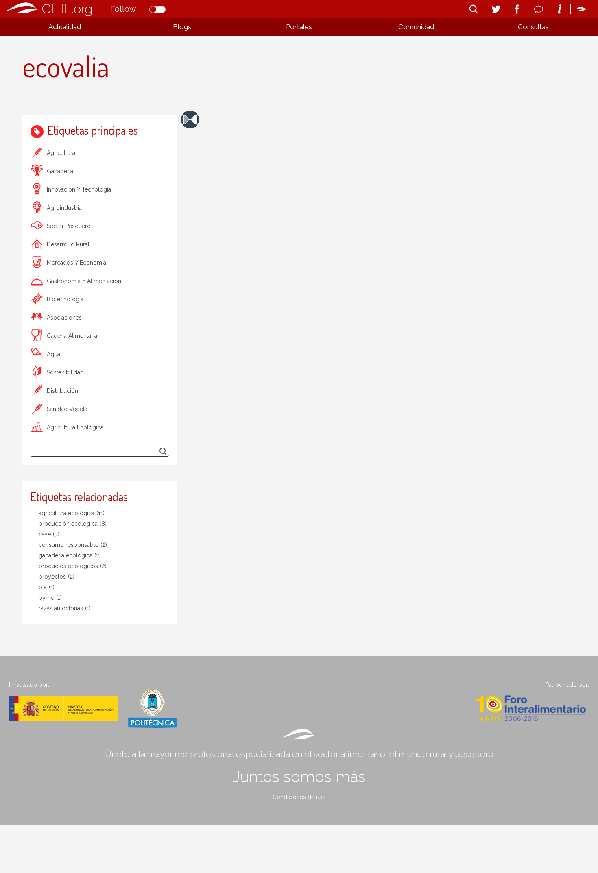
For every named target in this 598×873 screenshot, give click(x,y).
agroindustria (64, 208)
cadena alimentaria (72, 336)
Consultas (533, 27)
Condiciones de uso (299, 797)
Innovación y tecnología (79, 189)
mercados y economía (76, 262)
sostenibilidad (65, 372)
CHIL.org (67, 8)
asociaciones (64, 317)
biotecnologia (65, 299)
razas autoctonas (65, 608)
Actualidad (64, 27)
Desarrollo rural (68, 244)
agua (53, 354)
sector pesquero (69, 226)
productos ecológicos (73, 566)
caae (49, 534)
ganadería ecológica (70, 555)
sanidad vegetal (68, 409)
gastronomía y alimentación (84, 281)
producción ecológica (73, 523)
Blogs (182, 27)
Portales (299, 27)
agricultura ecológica (75, 427)
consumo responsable (73, 545)
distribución (62, 391)
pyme (50, 597)
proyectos (56, 576)
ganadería (60, 171)
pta (47, 587)
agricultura (61, 153)
